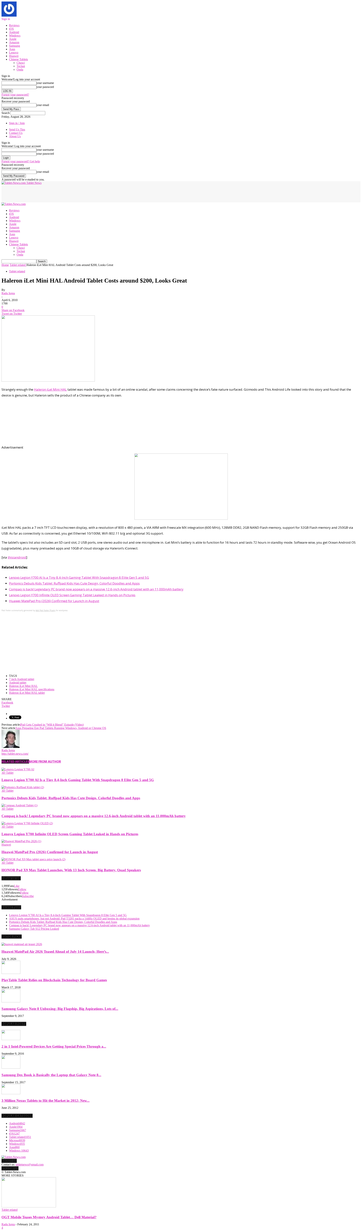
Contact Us (15, 132)
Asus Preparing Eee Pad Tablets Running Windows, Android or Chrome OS (60, 728)
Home (5, 265)
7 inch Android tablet (21, 679)
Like (16, 886)
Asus (12, 49)
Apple (12, 39)
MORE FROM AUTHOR (45, 761)
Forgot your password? (15, 94)
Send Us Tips (17, 129)
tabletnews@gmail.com (30, 1164)
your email (42, 105)
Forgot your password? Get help (21, 161)
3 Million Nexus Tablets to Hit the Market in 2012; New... (46, 1101)
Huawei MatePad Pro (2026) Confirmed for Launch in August (54, 601)
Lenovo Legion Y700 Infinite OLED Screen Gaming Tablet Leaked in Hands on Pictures (72, 595)
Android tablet (17, 682)
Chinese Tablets (18, 59)
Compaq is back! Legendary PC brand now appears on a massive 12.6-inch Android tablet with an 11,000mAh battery (96, 589)
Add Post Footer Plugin (45, 610)
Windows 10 (19, 1150)
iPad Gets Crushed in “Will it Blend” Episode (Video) (52, 724)
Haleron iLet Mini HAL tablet (27, 692)
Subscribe (28, 896)
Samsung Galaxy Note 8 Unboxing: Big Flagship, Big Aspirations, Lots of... (60, 1009)
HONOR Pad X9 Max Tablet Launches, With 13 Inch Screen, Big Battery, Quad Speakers (71, 870)
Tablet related (17, 271)
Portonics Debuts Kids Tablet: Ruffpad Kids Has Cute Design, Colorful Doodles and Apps (74, 583)
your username (45, 83)
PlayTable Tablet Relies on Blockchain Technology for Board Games (54, 980)
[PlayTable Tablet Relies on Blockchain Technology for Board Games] (11, 972)
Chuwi (21, 62)
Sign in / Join (17, 123)
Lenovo (13, 52)
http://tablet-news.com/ (15, 753)
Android (14, 32)
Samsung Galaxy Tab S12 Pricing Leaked (34, 928)
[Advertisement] (70, 193)
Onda (20, 69)
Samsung (14, 45)
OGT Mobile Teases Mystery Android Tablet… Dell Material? (49, 1217)
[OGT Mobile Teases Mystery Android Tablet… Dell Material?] (29, 1206)
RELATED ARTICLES (15, 761)
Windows (14, 35)
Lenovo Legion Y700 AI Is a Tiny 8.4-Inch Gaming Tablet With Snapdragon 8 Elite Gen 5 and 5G (79, 577)
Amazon (14, 42)
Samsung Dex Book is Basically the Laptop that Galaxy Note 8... (51, 1075)
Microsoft (17, 1140)
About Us (15, 136)
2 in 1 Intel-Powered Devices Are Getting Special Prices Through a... (54, 1046)
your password (45, 86)
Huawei (13, 56)
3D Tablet (7, 772)
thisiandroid (17, 557)
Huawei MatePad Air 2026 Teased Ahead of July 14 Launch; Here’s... (55, 952)
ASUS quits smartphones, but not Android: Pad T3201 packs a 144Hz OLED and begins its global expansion (74, 918)
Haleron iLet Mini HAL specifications (31, 689)
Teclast (21, 66)
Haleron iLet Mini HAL (50, 389)
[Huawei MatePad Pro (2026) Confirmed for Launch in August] (21, 841)
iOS (11, 28)
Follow (22, 889)
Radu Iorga (8, 293)
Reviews (14, 25)
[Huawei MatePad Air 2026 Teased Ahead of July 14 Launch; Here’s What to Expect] (22, 944)
